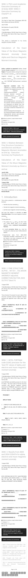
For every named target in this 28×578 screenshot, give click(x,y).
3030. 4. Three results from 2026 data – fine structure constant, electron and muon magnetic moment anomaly (14, 546)
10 (8, 575)
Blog (8, 120)
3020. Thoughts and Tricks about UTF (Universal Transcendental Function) (14, 558)
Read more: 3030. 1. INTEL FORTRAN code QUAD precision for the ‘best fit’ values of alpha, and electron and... (13, 439)
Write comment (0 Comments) (11, 136)
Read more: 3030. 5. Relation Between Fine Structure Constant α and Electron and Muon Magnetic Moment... (14, 254)
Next (12, 575)
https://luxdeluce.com (20, 70)
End (16, 575)
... (19, 572)
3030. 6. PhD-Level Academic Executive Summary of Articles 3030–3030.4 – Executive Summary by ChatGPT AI (14, 9)
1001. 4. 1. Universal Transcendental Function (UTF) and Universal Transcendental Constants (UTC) (14, 564)
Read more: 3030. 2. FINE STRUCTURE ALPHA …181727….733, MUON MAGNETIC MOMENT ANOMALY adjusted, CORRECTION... (13, 346)
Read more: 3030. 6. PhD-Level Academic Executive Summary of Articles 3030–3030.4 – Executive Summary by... (14, 130)
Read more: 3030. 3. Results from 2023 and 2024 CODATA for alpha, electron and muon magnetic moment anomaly (13, 532)
